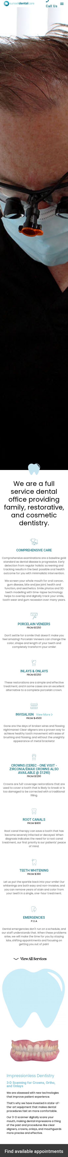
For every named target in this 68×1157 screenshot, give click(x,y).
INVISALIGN (25, 714)
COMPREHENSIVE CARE (34, 550)
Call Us (51, 6)
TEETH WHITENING (34, 872)
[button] (62, 3)
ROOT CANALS (34, 821)
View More (43, 714)
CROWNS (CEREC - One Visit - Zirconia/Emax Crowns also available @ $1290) (34, 770)
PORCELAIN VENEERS (34, 625)
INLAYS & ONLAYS (34, 672)
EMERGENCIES (34, 919)
